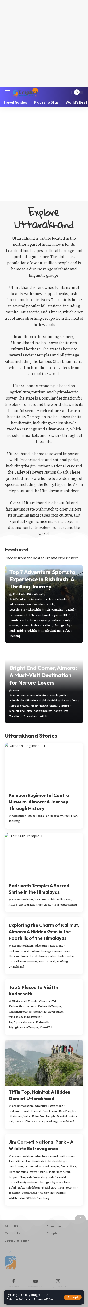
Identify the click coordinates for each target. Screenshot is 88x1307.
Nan (29, 710)
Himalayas (16, 620)
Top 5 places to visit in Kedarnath (29, 1022)
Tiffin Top (29, 1121)
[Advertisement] (44, 43)
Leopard (64, 705)
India (33, 620)
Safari (12, 1187)
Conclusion (16, 615)
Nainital (62, 1116)
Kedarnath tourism (20, 1011)
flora (74, 700)
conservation (33, 1166)
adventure (63, 599)
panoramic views (30, 625)
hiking (44, 705)
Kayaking (44, 620)
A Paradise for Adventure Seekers (33, 599)
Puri (12, 630)
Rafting (21, 630)
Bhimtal (36, 1111)
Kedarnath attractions (22, 1006)
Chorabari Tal (47, 1001)
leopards (26, 1177)
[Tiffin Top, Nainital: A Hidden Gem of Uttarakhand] (44, 1063)
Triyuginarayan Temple (23, 1027)
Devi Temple (66, 1111)
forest (36, 615)
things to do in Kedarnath (24, 1016)
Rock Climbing (51, 630)
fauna (65, 700)
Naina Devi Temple (43, 1116)
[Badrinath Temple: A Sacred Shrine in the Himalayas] (44, 856)
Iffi (26, 620)
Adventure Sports (20, 604)
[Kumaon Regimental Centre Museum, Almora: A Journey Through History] (44, 766)
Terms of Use (43, 1299)
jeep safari (63, 1171)
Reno (18, 1121)
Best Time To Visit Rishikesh (26, 609)
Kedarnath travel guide (48, 1011)
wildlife (44, 716)
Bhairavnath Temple (24, 1001)
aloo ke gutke (58, 695)
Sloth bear (33, 1187)
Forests (46, 615)
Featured (17, 549)
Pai (66, 710)
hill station (15, 1116)
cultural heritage (41, 951)
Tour (74, 815)
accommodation (23, 695)
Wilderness (46, 1192)
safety (66, 630)
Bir (48, 609)
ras (67, 815)
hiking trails (57, 956)
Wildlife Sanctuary (38, 1198)
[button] (73, 1297)
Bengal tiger (16, 1161)
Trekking (15, 636)
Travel (51, 961)
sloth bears (49, 1187)
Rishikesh (19, 594)
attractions (56, 945)
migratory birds (44, 1177)
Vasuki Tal (46, 1027)
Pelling (47, 625)
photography (62, 625)
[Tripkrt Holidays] (25, 92)
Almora (17, 690)
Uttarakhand (35, 594)
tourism (71, 1187)
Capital (70, 609)
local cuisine (17, 710)
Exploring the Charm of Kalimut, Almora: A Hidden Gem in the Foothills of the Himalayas (44, 931)
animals (14, 700)
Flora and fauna (19, 705)
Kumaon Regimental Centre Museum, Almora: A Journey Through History (39, 801)
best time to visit (44, 604)
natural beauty (61, 620)
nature (13, 625)
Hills (65, 615)
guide (57, 615)
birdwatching (51, 700)
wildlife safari (17, 1198)
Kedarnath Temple (49, 1006)
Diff (28, 615)
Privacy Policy (17, 1299)
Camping (58, 609)
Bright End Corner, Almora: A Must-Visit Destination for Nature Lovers (43, 675)
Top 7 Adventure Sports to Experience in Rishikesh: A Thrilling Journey (42, 579)
